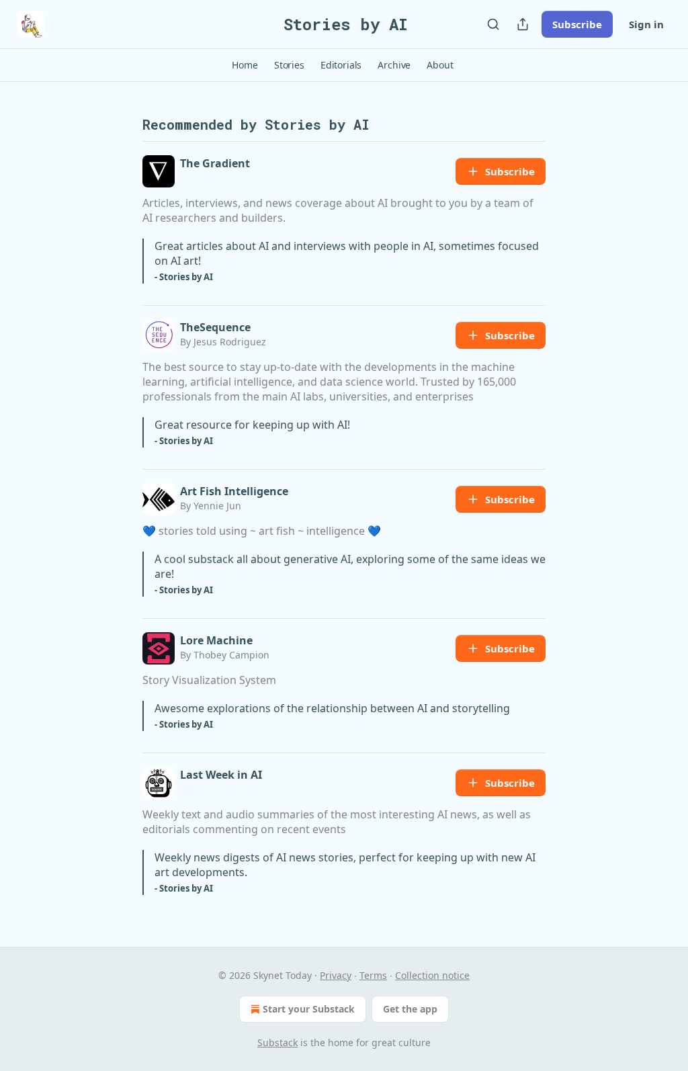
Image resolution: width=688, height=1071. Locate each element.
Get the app (410, 1008)
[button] (244, 65)
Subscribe (577, 24)
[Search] (493, 24)
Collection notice (432, 975)
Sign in (646, 24)
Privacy (335, 975)
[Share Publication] (522, 24)
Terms (373, 975)
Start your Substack (309, 1008)
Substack (277, 1042)
